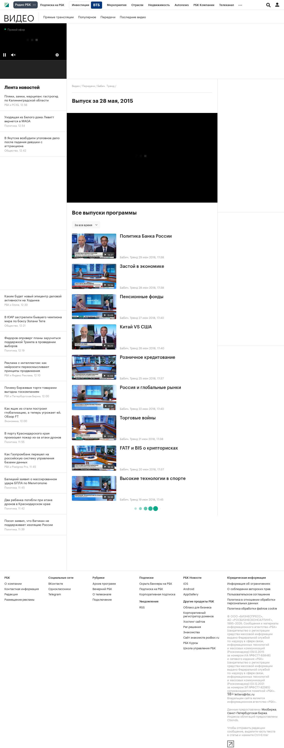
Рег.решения (192, 626)
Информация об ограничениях (248, 583)
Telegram (54, 594)
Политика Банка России (146, 236)
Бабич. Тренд (105, 85)
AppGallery (190, 594)
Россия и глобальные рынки (150, 387)
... (240, 4)
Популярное (87, 16)
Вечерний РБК (102, 588)
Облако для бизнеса (197, 607)
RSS (142, 607)
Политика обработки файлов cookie (252, 608)
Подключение (102, 599)
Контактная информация (21, 588)
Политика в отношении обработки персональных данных (251, 601)
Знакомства (191, 632)
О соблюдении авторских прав (248, 588)
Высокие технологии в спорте (153, 478)
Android (188, 588)
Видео (19, 16)
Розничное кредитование (147, 357)
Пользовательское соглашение (248, 594)
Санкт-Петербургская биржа (247, 712)
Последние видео (133, 16)
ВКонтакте (55, 583)
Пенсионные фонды (142, 297)
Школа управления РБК (199, 647)
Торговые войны (138, 418)
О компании (13, 583)
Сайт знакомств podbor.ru (201, 637)
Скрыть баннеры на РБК (155, 583)
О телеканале (102, 594)
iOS (185, 583)
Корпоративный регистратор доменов (198, 614)
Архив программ (104, 583)
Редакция (11, 594)
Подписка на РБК (151, 588)
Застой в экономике (142, 266)
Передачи (108, 16)
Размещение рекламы (19, 599)
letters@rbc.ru (244, 694)
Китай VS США (136, 327)
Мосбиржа (269, 709)
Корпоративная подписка (157, 594)
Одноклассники (59, 588)
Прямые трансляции (58, 16)
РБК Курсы (190, 642)
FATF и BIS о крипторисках (149, 448)
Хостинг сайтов (194, 621)
